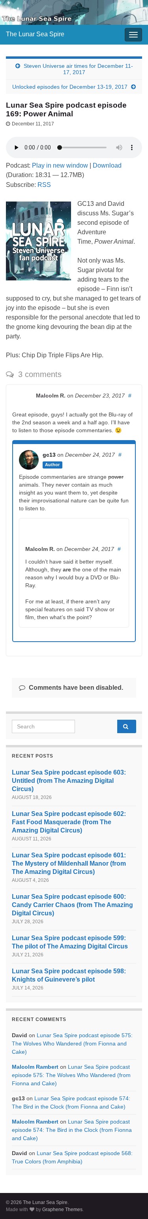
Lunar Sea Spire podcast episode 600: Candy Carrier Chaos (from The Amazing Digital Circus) (72, 905)
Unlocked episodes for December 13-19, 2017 (69, 87)
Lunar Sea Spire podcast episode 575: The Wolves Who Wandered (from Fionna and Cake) (72, 1043)
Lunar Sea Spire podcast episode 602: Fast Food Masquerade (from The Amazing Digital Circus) (69, 822)
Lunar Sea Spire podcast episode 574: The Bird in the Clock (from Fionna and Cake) (72, 1129)
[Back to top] (130, 1201)
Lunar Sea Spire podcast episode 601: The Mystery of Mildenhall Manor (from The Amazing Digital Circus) (69, 863)
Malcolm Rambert (35, 1067)
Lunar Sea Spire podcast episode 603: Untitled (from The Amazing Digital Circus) (69, 780)
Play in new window (60, 165)
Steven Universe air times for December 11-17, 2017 (78, 69)
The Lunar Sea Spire (35, 34)
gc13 (49, 455)
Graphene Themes (62, 1209)
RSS (44, 184)
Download (107, 165)
